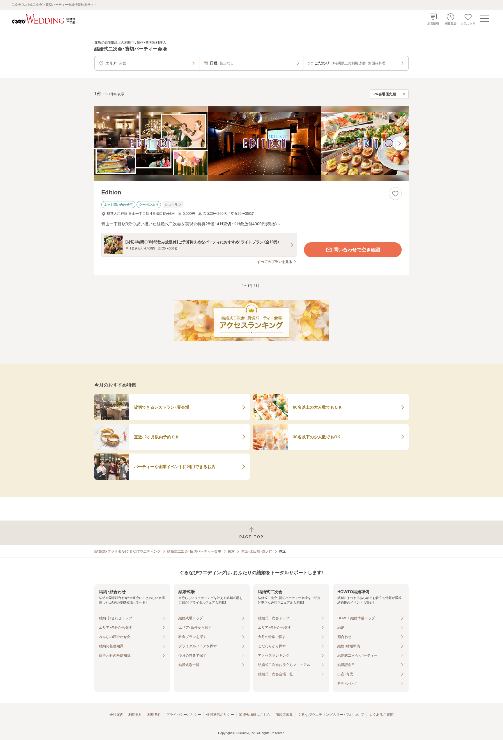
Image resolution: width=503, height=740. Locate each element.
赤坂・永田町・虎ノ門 (256, 551)
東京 (231, 551)
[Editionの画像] (251, 143)
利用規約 (135, 715)
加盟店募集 (284, 715)
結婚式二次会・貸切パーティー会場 (194, 551)
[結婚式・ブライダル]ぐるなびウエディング (127, 551)
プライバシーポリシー (183, 715)
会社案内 (116, 715)
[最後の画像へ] (399, 143)
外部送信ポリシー (220, 715)
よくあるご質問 (381, 715)
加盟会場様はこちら (254, 715)
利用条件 (154, 715)
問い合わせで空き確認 (357, 249)
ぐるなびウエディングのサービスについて (331, 715)
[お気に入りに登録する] (395, 193)
